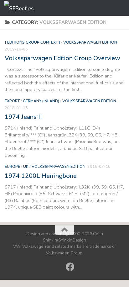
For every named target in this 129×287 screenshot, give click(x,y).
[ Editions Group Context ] (32, 42)
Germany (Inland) (41, 101)
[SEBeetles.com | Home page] (24, 8)
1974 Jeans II (23, 117)
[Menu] (121, 8)
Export (12, 101)
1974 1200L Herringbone (41, 176)
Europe (12, 166)
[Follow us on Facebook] (70, 267)
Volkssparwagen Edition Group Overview (62, 58)
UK (25, 166)
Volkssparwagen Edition (90, 42)
